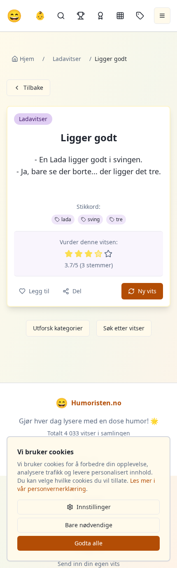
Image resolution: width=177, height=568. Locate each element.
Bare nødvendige (88, 525)
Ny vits (147, 291)
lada (66, 219)
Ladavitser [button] (33, 119)
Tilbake (33, 87)
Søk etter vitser (123, 328)
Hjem (27, 59)
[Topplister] (80, 15)
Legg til (39, 291)
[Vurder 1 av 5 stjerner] (69, 253)
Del (77, 291)
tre (119, 219)
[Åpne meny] (162, 15)
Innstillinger (94, 507)
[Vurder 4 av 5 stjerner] (98, 253)
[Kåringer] (100, 15)
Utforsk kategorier (58, 328)
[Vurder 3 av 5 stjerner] (88, 253)
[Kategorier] (120, 15)
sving (94, 219)
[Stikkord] (140, 15)
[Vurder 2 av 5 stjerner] (78, 253)
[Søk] (61, 15)
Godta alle (88, 543)
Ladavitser (67, 59)
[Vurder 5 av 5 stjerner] (108, 253)
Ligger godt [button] (89, 137)
